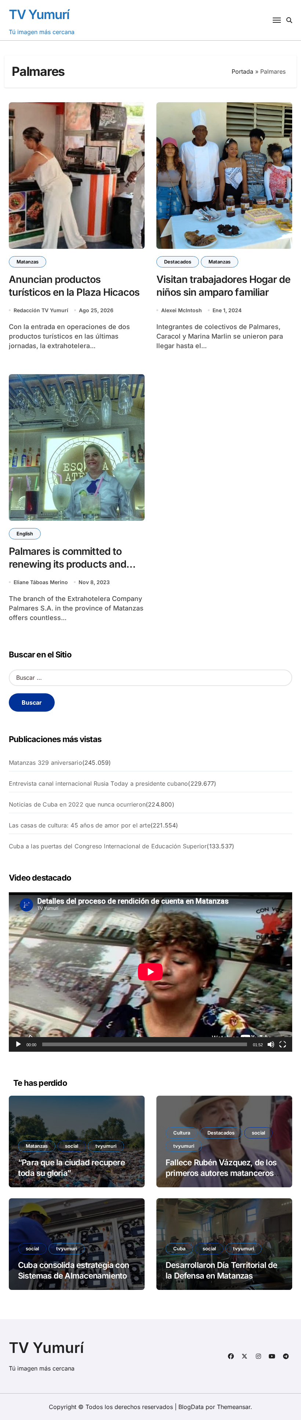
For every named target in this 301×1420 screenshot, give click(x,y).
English (25, 533)
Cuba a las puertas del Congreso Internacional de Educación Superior (108, 846)
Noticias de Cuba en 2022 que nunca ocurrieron (77, 804)
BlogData (191, 1406)
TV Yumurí (39, 14)
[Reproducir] (18, 1044)
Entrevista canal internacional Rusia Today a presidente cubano (98, 783)
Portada (242, 71)
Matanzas (28, 262)
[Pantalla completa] (282, 1044)
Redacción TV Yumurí (41, 310)
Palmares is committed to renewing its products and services (67, 564)
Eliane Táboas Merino (41, 582)
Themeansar (233, 1406)
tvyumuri (105, 1146)
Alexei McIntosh (181, 310)
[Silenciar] (271, 1044)
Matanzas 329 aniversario (45, 762)
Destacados (177, 262)
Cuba (179, 1248)
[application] (150, 971)
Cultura (181, 1133)
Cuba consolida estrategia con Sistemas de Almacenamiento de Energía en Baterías (73, 1275)
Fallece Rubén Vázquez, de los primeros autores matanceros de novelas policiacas (221, 1173)
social (71, 1146)
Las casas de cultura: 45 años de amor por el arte (79, 825)
